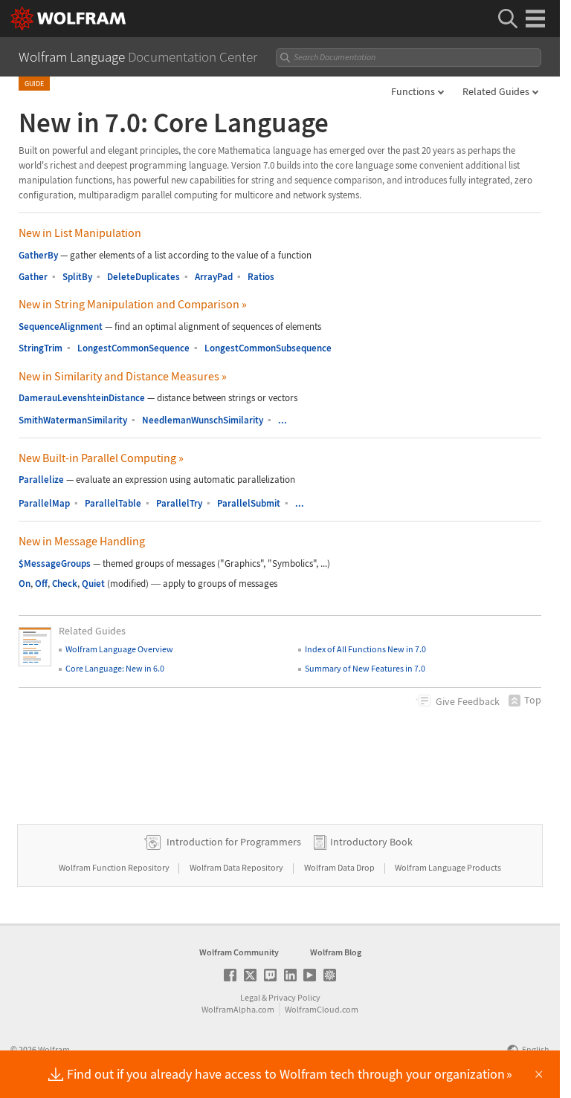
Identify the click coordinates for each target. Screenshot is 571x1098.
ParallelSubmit (248, 503)
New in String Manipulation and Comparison (133, 303)
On (24, 583)
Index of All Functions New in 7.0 (365, 648)
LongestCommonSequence (133, 348)
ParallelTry (179, 503)
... (282, 420)
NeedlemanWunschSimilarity (202, 420)
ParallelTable (113, 503)
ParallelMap (44, 503)
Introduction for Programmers (233, 841)
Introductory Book (371, 841)
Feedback (468, 701)
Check (64, 583)
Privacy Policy (294, 997)
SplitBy (77, 276)
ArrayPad (214, 276)
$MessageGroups (55, 563)
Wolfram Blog (335, 952)
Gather (33, 276)
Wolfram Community (239, 952)
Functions (413, 91)
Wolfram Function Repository (115, 867)
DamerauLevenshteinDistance (82, 398)
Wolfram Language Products (448, 867)
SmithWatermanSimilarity (73, 420)
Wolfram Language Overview (119, 648)
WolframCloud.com (321, 1009)
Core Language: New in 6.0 (114, 668)
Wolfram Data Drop (340, 867)
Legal (250, 997)
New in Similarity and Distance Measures (123, 375)
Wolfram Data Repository (237, 867)
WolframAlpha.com (237, 1009)
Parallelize (41, 479)
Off (41, 583)
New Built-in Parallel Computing (101, 457)
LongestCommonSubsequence (268, 348)
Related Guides (495, 91)
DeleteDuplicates (143, 276)
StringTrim (40, 348)
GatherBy (38, 255)
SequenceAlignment (61, 326)
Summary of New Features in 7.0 (365, 668)
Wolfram (54, 1049)
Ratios (261, 276)
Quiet (93, 583)
